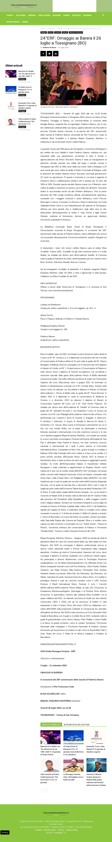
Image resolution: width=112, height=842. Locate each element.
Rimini (25, 22)
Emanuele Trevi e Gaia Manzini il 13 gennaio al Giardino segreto (95, 749)
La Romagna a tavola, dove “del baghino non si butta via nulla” (73, 777)
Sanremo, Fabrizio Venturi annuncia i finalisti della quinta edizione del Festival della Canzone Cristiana (96, 779)
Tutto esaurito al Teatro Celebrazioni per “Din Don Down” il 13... (27, 121)
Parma (66, 15)
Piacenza (76, 15)
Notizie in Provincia (76, 32)
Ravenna (87, 15)
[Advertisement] (21, 45)
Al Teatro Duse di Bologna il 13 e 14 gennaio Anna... (25, 89)
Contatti (38, 830)
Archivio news (50, 830)
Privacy (61, 830)
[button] (103, 15)
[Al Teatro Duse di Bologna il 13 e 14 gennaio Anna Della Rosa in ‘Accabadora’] (73, 737)
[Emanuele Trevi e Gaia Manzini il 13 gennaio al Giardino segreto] (96, 737)
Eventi (50, 32)
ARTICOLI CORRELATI (51, 725)
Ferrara (32, 15)
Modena (57, 15)
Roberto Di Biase (49, 47)
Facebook (58, 833)
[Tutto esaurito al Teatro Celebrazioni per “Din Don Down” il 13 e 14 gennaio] (50, 765)
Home (9, 15)
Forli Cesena (44, 15)
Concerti (57, 32)
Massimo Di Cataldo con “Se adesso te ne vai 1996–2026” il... (26, 73)
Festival (65, 32)
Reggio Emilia (13, 22)
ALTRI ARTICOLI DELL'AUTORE (77, 725)
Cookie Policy (71, 830)
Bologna (21, 15)
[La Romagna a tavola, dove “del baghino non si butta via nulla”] (73, 765)
